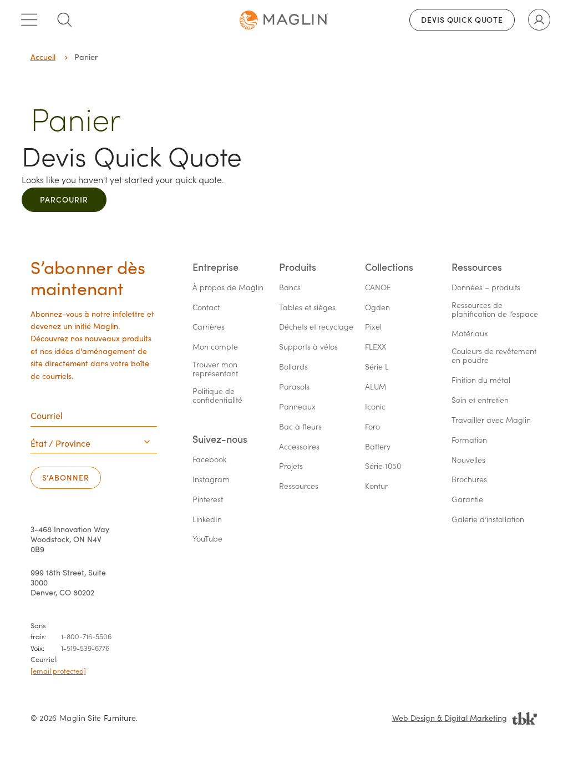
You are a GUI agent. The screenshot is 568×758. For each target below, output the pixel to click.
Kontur (376, 486)
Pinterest (207, 499)
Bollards (293, 367)
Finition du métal (481, 380)
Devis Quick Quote (462, 19)
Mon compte (215, 347)
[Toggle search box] (64, 20)
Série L (377, 367)
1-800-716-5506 (86, 636)
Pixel (373, 327)
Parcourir (64, 199)
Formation (469, 440)
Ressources (298, 486)
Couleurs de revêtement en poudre (495, 356)
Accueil (43, 57)
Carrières (208, 327)
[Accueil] (284, 20)
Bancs (290, 287)
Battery (377, 447)
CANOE (378, 287)
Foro (372, 427)
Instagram (211, 479)
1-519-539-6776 (85, 648)
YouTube (207, 539)
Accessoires (299, 447)
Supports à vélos (308, 347)
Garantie (467, 499)
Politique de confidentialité (217, 396)
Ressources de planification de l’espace (495, 310)
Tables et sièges (307, 307)
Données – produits (486, 287)
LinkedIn (207, 519)
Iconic (375, 407)
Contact (206, 307)
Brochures (469, 479)
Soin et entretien (480, 400)
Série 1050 (383, 466)
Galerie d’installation (488, 519)
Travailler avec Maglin (491, 420)
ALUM (375, 387)
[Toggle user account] (539, 20)
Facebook (209, 459)
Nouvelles (468, 460)
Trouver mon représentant (216, 369)
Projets (291, 466)
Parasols (294, 387)
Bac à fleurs (300, 427)
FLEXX (375, 347)
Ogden (377, 307)
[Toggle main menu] (29, 20)
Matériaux (470, 333)
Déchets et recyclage (316, 327)
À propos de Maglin (227, 287)
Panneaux (297, 407)
